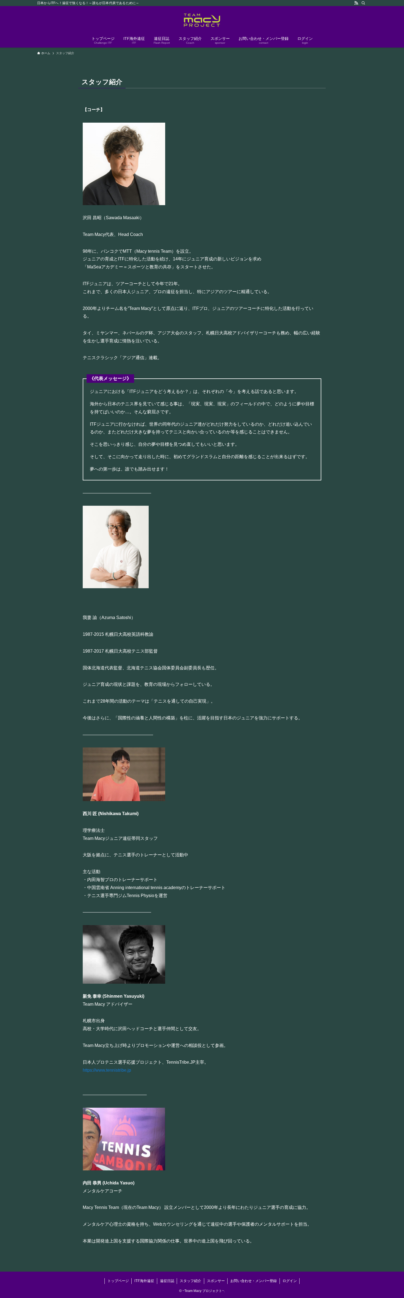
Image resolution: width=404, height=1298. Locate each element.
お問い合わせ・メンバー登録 (253, 1281)
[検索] (363, 3)
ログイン (290, 1281)
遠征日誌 (167, 1281)
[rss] (356, 3)
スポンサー (216, 1281)
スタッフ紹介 (190, 1281)
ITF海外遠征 (144, 1281)
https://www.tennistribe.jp (107, 1070)
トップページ (118, 1281)
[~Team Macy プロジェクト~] (202, 20)
